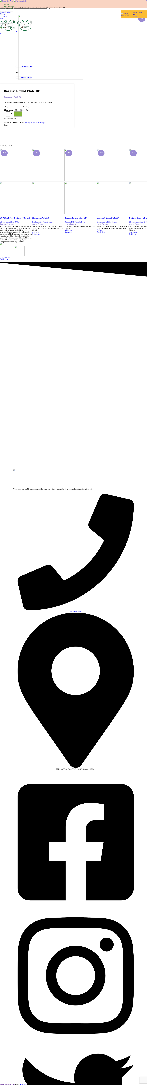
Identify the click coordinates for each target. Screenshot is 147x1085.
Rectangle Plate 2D (40, 218)
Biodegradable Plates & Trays (10, 222)
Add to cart (18, 114)
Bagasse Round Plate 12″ (76, 218)
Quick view (4, 259)
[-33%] (16, 181)
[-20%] (113, 181)
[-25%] (81, 181)
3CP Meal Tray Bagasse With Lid (15, 218)
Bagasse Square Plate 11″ (108, 218)
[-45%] (48, 181)
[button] (36, 232)
